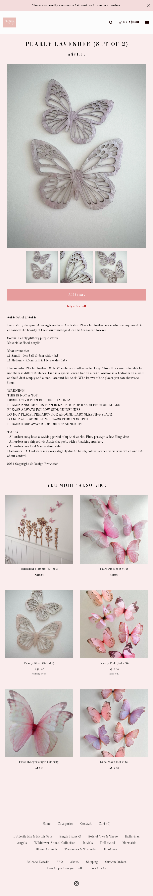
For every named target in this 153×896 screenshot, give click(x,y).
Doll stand (107, 843)
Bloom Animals (46, 849)
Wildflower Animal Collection (55, 843)
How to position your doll (64, 868)
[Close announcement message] (148, 5)
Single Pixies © (70, 836)
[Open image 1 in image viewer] (76, 156)
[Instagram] (76, 883)
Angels (22, 843)
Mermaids (129, 843)
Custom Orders (116, 862)
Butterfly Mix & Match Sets (32, 836)
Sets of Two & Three (103, 836)
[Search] (110, 22)
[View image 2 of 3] (76, 267)
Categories (65, 824)
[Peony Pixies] (9, 23)
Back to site (97, 868)
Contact (86, 824)
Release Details (37, 862)
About (74, 862)
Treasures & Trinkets (80, 849)
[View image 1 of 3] (42, 267)
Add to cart (76, 295)
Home (46, 824)
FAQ (59, 862)
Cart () (105, 824)
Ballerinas (132, 836)
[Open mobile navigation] (147, 22)
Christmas (110, 849)
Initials (88, 843)
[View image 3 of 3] (111, 267)
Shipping (92, 862)
